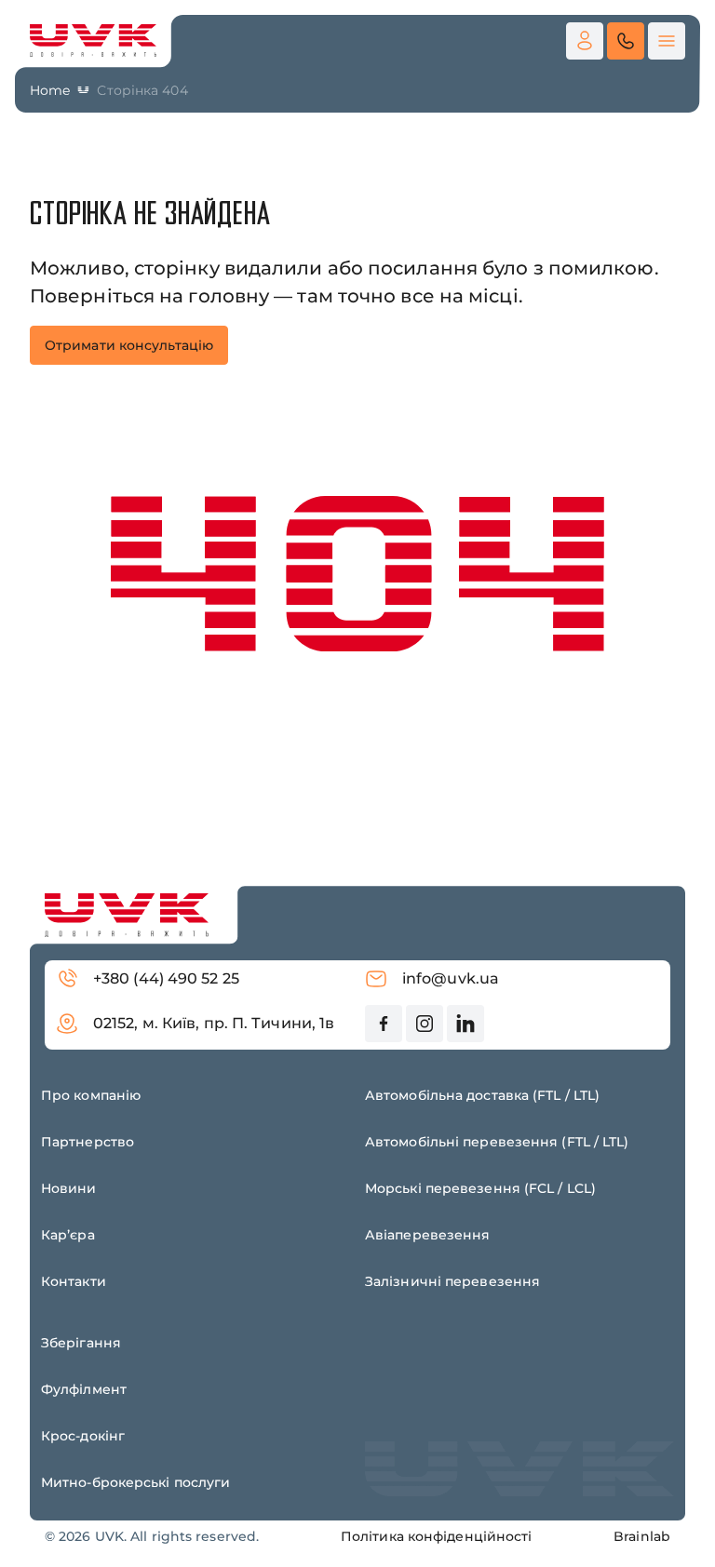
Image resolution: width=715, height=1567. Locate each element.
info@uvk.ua (450, 978)
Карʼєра (68, 1234)
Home (50, 90)
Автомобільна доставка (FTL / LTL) (482, 1095)
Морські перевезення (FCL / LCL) (480, 1188)
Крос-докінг (83, 1435)
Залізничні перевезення (452, 1281)
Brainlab (642, 1536)
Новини (69, 1188)
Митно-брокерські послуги (135, 1482)
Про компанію (91, 1095)
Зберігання (81, 1342)
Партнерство (87, 1141)
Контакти (73, 1281)
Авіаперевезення (428, 1234)
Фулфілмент (84, 1389)
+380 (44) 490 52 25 (166, 978)
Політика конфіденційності (437, 1536)
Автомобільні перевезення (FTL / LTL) (497, 1141)
